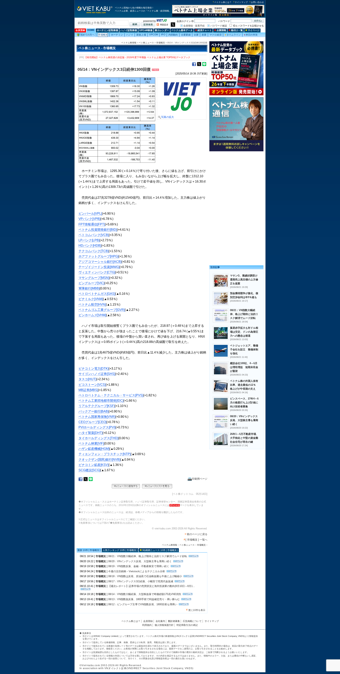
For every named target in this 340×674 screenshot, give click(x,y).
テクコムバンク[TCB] (94, 251)
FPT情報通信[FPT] (92, 224)
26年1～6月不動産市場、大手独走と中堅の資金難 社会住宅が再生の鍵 (245, 437)
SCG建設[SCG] (89, 470)
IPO (163, 34)
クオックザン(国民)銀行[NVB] (99, 459)
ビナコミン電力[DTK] (94, 368)
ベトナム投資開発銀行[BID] (98, 229)
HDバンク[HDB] (90, 245)
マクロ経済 (216, 34)
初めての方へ (87, 34)
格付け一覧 (237, 30)
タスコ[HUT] (87, 379)
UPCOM (153, 34)
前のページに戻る (197, 534)
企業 (196, 34)
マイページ (254, 30)
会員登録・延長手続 (194, 25)
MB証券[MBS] (88, 390)
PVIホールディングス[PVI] (97, 427)
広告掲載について (192, 621)
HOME (90, 30)
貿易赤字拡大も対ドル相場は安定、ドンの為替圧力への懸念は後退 (244, 331)
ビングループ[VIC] (91, 283)
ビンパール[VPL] (90, 213)
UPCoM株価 (145, 30)
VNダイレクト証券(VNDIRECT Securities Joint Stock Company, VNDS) (210, 636)
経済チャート (205, 30)
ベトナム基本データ (182, 30)
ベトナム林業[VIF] (91, 443)
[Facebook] (194, 64)
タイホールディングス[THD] (98, 438)
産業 (204, 34)
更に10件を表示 (196, 610)
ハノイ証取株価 (128, 30)
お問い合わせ (257, 2)
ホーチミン (117, 34)
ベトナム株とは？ (223, 2)
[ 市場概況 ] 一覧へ (196, 539)
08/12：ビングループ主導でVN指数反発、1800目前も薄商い (142, 604)
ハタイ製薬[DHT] (91, 432)
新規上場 (141, 34)
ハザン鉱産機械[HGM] (94, 448)
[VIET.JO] (161, 21)
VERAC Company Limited (105, 636)
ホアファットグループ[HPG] (98, 256)
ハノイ (129, 34)
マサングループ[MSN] (94, 277)
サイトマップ (241, 2)
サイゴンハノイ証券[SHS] (97, 374)
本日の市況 (251, 34)
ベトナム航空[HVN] (92, 304)
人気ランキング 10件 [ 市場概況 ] (120, 550)
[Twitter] (199, 64)
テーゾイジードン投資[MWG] (99, 267)
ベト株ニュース (146, 42)
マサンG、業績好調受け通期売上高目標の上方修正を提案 (244, 279)
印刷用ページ (199, 478)
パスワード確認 (218, 25)
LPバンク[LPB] (89, 240)
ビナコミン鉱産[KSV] (94, 464)
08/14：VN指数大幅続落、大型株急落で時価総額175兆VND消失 (144, 594)
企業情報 (221, 30)
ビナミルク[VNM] (91, 299)
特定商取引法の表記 (187, 625)
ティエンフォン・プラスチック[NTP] (105, 454)
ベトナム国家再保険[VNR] (97, 416)
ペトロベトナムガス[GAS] (97, 293)
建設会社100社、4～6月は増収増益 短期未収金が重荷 (244, 367)
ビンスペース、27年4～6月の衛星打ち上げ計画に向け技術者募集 (244, 402)
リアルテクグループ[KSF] (97, 406)
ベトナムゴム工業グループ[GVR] (102, 309)
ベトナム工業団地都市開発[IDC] (101, 400)
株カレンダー (162, 30)
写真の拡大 (167, 117)
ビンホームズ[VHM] (92, 315)
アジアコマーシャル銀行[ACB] (100, 261)
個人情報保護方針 (164, 625)
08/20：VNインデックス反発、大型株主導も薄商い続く (140, 561)
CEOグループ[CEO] (92, 422)
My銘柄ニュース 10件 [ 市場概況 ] (160, 550)
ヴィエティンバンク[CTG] (97, 272)
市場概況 (103, 34)
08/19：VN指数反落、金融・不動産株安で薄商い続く (138, 566)
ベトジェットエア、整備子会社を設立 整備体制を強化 (244, 349)
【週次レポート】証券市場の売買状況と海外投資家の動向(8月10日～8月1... (151, 586)
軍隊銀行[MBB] (89, 288)
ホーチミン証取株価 (107, 30)
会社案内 (160, 621)
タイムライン (233, 34)
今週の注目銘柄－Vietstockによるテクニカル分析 (136, 571)
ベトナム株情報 (128, 42)
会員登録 (80, 30)
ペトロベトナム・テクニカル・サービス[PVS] (111, 395)
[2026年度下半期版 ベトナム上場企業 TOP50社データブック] (218, 16)
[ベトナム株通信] (236, 151)
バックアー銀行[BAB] (94, 411)
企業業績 (185, 34)
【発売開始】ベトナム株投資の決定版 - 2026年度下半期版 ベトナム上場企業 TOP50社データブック (137, 57)
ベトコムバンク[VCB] (94, 235)
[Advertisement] (236, 180)
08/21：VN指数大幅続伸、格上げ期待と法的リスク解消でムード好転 (147, 556)
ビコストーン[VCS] (92, 384)
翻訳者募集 (174, 621)
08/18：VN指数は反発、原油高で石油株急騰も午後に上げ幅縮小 (145, 576)
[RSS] (162, 25)
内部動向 (173, 34)
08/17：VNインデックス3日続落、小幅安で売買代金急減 (140, 581)
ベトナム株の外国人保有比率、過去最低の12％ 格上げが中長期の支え (244, 384)
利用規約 (147, 625)
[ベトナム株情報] (95, 13)
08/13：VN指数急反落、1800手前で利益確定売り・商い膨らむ (144, 599)
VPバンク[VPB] (89, 218)
